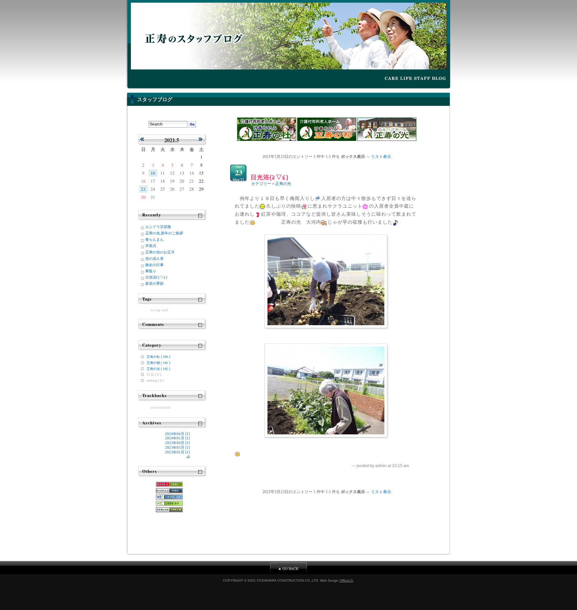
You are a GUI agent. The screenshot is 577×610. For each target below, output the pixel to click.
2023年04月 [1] (177, 443)
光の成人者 (154, 258)
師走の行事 (154, 265)
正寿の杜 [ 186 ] (158, 357)
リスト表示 (381, 156)
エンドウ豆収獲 (158, 227)
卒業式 (150, 246)
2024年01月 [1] (177, 438)
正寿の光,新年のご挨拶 (164, 233)
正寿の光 (283, 183)
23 (143, 189)
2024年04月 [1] (177, 434)
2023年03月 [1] (177, 447)
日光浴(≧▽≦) (269, 177)
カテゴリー (261, 183)
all (188, 457)
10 (153, 173)
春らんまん (154, 239)
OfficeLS (346, 580)
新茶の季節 (154, 283)
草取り (150, 271)
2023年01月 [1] (177, 452)
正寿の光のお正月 (160, 252)
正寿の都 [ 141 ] (158, 363)
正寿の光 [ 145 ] (158, 369)
